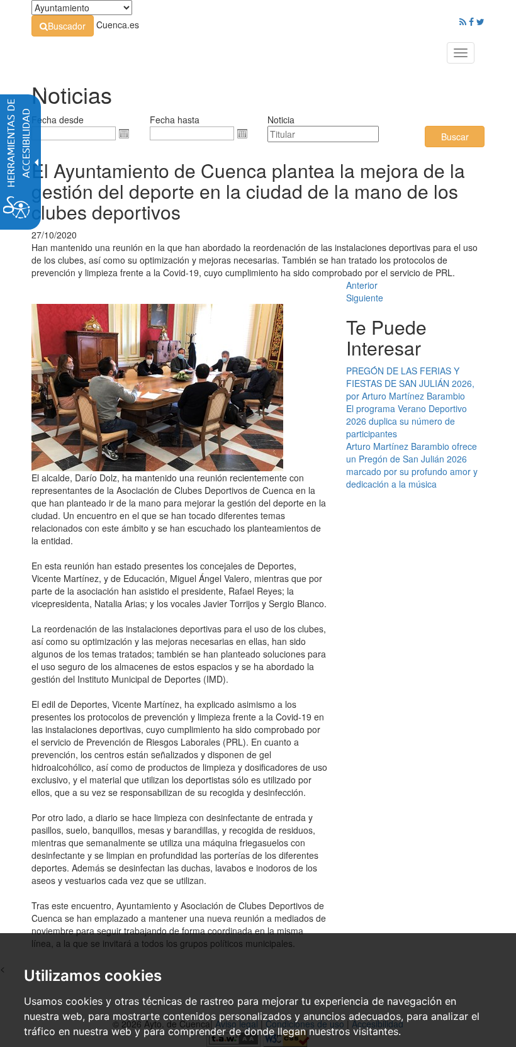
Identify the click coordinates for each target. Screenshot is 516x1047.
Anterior (362, 285)
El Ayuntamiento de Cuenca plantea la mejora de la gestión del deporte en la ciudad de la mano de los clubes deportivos (248, 191)
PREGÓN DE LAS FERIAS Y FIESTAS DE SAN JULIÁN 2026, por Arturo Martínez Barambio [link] (410, 383)
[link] (62, 25)
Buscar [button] (455, 136)
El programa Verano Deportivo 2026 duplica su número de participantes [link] (406, 421)
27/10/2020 (54, 234)
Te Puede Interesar (386, 337)
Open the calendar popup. (124, 133)
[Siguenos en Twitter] (480, 21)
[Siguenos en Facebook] (471, 21)
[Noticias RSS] (462, 21)
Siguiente (364, 297)
